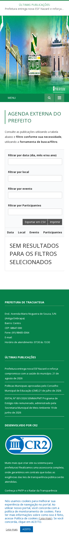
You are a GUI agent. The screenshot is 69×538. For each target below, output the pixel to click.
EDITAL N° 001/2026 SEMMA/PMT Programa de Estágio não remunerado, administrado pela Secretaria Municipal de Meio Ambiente (31, 403)
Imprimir (55, 222)
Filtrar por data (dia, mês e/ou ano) (32, 155)
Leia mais (45, 518)
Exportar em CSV (35, 222)
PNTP (21, 490)
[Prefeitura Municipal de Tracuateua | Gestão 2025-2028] (34, 59)
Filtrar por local (18, 172)
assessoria (45, 467)
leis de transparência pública (40, 477)
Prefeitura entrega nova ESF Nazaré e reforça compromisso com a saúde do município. (35, 9)
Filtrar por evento (20, 188)
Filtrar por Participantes (24, 205)
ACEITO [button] (26, 529)
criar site (28, 463)
